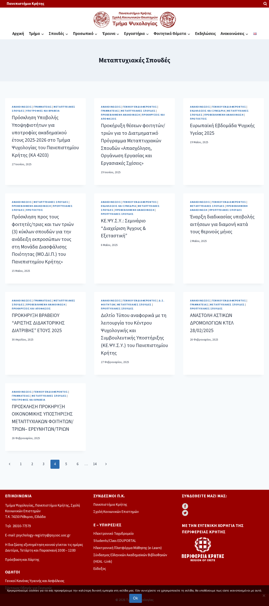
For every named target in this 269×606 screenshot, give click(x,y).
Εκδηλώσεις (205, 34)
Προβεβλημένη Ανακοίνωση (120, 115)
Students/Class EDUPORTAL (114, 540)
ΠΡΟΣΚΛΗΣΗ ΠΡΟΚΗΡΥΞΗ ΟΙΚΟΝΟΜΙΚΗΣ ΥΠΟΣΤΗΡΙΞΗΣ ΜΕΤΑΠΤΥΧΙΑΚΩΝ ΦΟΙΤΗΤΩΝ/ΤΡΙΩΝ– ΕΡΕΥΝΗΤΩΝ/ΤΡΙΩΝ (42, 418)
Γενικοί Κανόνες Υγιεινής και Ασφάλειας (34, 581)
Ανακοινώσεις (22, 107)
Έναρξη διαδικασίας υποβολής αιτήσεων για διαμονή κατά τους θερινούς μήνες (222, 224)
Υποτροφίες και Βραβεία (43, 111)
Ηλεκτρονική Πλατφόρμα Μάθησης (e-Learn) (127, 548)
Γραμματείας (43, 107)
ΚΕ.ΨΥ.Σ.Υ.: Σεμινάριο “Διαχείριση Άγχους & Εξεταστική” (123, 228)
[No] (264, 595)
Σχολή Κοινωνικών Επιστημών (116, 511)
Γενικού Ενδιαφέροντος (140, 107)
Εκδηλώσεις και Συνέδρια (207, 111)
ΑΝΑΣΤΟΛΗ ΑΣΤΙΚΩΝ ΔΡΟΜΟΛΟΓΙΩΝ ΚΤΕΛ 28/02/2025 (211, 323)
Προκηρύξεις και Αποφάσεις (31, 308)
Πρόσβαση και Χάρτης (22, 559)
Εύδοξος (99, 568)
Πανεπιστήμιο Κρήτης (25, 3)
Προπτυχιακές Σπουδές (117, 214)
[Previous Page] (9, 464)
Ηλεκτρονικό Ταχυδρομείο (113, 533)
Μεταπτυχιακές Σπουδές (138, 111)
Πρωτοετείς (198, 119)
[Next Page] (106, 464)
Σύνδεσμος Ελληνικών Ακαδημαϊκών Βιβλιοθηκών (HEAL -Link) (130, 558)
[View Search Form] (265, 4)
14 (94, 464)
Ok (135, 598)
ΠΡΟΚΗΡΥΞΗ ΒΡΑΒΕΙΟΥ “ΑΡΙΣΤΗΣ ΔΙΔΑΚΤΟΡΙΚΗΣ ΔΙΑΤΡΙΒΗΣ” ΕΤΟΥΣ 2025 (38, 323)
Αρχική (18, 34)
